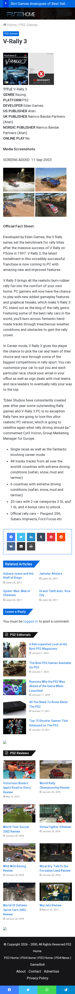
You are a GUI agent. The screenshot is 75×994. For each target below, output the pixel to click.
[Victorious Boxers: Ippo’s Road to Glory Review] (19, 769)
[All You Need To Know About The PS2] (14, 707)
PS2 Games (28, 25)
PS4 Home (28, 958)
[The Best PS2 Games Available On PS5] (14, 668)
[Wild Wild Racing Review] (19, 852)
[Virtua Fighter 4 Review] (56, 813)
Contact (35, 971)
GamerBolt (37, 964)
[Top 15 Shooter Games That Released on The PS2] (14, 726)
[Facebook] (11, 537)
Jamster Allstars (50, 573)
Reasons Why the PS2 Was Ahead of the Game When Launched (47, 686)
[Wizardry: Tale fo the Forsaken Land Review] (56, 852)
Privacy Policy (37, 978)
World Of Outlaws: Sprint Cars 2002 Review (15, 910)
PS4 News (62, 958)
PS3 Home (11, 958)
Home (11, 25)
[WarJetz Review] (56, 892)
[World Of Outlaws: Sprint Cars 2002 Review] (19, 892)
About (21, 971)
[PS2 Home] (19, 14)
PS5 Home (45, 958)
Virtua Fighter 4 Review (55, 827)
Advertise (51, 971)
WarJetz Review (50, 905)
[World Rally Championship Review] (56, 769)
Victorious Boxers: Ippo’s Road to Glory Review (17, 787)
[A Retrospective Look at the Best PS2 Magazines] (14, 650)
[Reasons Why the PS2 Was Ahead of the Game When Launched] (14, 687)
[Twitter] (21, 537)
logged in (30, 621)
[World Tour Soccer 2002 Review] (19, 813)
